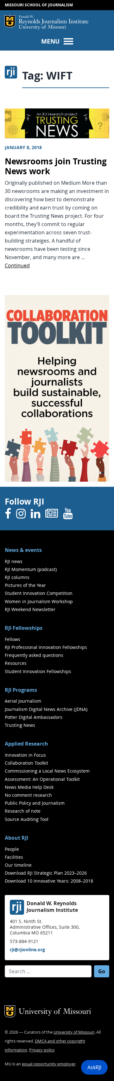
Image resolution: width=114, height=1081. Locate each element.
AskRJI (94, 1067)
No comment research (28, 795)
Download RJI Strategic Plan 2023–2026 (46, 873)
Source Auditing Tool (26, 819)
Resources (16, 663)
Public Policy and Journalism (35, 803)
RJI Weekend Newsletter (30, 609)
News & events (23, 550)
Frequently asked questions (34, 655)
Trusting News (20, 725)
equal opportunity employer (48, 1064)
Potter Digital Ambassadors (33, 717)
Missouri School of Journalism (39, 5)
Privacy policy (42, 1050)
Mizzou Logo (9, 21)
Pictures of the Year (25, 585)
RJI (53, 20)
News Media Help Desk (29, 787)
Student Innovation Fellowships (38, 671)
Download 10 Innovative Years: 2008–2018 (49, 881)
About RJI (16, 837)
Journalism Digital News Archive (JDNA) (46, 709)
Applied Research (26, 743)
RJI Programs (21, 689)
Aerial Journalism (23, 701)
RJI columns (17, 577)
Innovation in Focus (25, 755)
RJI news (13, 561)
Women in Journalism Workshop (39, 601)
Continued (17, 265)
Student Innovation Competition (39, 593)
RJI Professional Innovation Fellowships (46, 647)
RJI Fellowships (23, 627)
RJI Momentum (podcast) (31, 569)
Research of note (23, 811)
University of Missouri (42, 27)
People (12, 849)
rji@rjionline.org (27, 950)
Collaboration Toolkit (26, 763)
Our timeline (18, 865)
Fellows (12, 639)
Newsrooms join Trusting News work (56, 166)
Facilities (14, 857)
